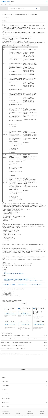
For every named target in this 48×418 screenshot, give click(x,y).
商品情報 (6, 4)
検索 (36, 8)
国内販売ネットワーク (9, 324)
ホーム (2, 4)
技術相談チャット (9, 313)
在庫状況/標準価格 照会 (38, 324)
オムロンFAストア (24, 324)
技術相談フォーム (24, 313)
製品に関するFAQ (11, 4)
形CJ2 (5, 272)
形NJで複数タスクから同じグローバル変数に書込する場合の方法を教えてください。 (19, 278)
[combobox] (24, 8)
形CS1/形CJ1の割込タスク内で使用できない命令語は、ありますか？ (16, 279)
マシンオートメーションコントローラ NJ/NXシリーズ (14, 273)
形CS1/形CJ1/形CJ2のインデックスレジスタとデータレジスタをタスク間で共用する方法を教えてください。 (24, 280)
